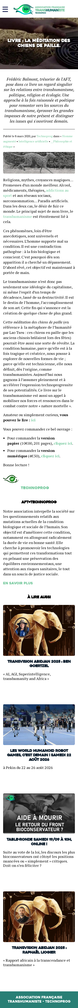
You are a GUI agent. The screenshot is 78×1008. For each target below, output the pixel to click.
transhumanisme (18, 216)
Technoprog (45, 136)
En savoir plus (18, 583)
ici (33, 419)
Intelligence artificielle (33, 141)
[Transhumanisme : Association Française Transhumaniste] (39, 9)
